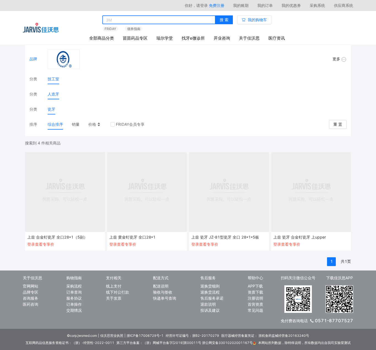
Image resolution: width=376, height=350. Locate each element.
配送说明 (160, 286)
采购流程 (74, 286)
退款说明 (208, 304)
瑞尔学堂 (164, 38)
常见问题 (255, 310)
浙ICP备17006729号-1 (145, 335)
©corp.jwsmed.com (82, 335)
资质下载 (255, 292)
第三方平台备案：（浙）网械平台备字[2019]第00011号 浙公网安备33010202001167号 (184, 343)
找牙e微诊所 (193, 38)
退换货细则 (210, 286)
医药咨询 (30, 304)
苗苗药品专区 (135, 38)
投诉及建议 (210, 310)
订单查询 (74, 292)
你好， (196, 5)
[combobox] (159, 20)
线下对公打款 (117, 292)
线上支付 (113, 286)
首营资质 (255, 304)
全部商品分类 (101, 38)
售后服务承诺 (212, 298)
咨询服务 (30, 298)
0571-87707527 (334, 320)
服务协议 (74, 298)
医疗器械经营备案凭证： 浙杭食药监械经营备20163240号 (265, 335)
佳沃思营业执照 (111, 335)
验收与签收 (162, 292)
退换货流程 (210, 292)
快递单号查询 (164, 298)
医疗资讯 (276, 38)
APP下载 (255, 286)
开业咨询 (222, 38)
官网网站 (30, 286)
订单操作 (74, 304)
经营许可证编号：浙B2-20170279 (192, 335)
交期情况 (74, 310)
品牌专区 (30, 292)
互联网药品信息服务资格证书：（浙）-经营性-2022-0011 (70, 343)
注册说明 (255, 298)
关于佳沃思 (249, 38)
